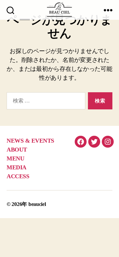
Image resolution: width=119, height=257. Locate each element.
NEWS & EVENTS (30, 140)
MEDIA (16, 167)
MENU (15, 158)
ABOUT (17, 149)
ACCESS (18, 176)
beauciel (37, 204)
